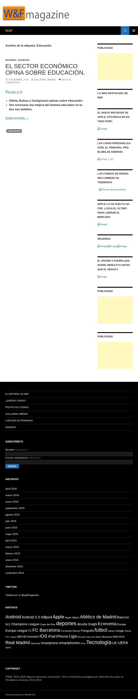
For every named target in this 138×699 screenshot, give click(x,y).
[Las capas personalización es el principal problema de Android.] (105, 158)
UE (114, 643)
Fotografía (87, 630)
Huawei (13, 637)
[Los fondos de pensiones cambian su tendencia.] (112, 189)
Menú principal (133, 30)
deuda (82, 624)
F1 (30, 630)
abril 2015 (11, 540)
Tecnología (98, 642)
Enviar (12, 466)
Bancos (123, 617)
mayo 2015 (11, 534)
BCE (7, 624)
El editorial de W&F (17, 394)
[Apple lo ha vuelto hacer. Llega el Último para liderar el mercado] (102, 224)
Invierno (10, 427)
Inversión (33, 636)
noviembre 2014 (14, 572)
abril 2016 (11, 488)
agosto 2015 (12, 514)
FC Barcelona (46, 630)
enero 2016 (12, 501)
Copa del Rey (47, 624)
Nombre (16, 449)
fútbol (101, 630)
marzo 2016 (12, 495)
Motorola (107, 636)
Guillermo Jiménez (45, 79)
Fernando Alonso (70, 630)
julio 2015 (10, 521)
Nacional (11, 60)
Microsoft (91, 637)
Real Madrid (17, 642)
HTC (7, 637)
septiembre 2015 (15, 508)
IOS (43, 636)
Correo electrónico (23, 457)
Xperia (8, 647)
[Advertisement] (115, 66)
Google (119, 630)
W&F (9, 30)
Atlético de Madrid (98, 616)
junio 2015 (11, 527)
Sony (83, 643)
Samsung (35, 643)
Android (13, 616)
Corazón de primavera (19, 420)
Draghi (92, 624)
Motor (98, 637)
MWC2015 (119, 636)
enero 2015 (12, 559)
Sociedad (23, 60)
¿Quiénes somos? (15, 400)
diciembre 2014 (14, 566)
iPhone (62, 636)
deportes (66, 623)
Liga (73, 636)
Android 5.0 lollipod (37, 617)
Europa (121, 624)
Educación (14, 131)
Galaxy (111, 631)
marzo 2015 (12, 547)
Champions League (25, 624)
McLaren (81, 637)
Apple (58, 616)
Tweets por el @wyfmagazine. (22, 595)
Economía (107, 623)
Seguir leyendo (16, 117)
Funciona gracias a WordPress (20, 694)
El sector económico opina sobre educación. (45, 69)
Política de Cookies (17, 407)
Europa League (16, 630)
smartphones (69, 643)
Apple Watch (72, 617)
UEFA (123, 643)
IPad (51, 636)
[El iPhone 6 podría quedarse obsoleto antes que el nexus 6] (102, 276)
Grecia (128, 631)
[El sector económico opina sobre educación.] (13, 91)
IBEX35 (21, 636)
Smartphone (49, 643)
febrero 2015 (12, 553)
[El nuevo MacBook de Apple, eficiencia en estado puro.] (102, 128)
